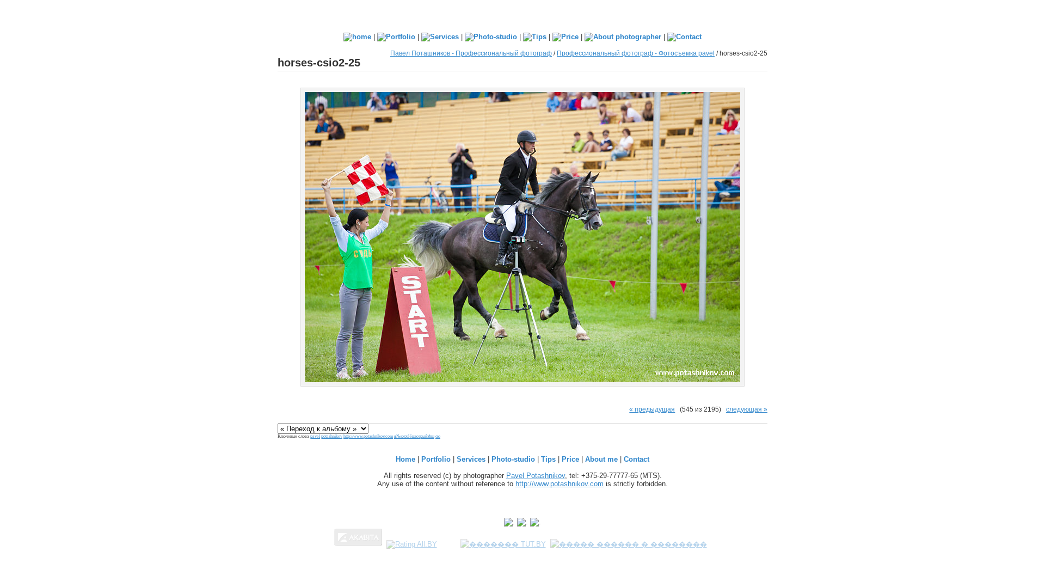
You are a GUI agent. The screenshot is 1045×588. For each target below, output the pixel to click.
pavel (315, 436)
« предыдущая (652, 409)
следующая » (746, 409)
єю (437, 436)
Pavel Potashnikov (535, 475)
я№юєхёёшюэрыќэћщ (414, 436)
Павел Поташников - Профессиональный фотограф (471, 53)
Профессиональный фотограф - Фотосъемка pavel (636, 53)
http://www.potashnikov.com (368, 436)
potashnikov (331, 436)
